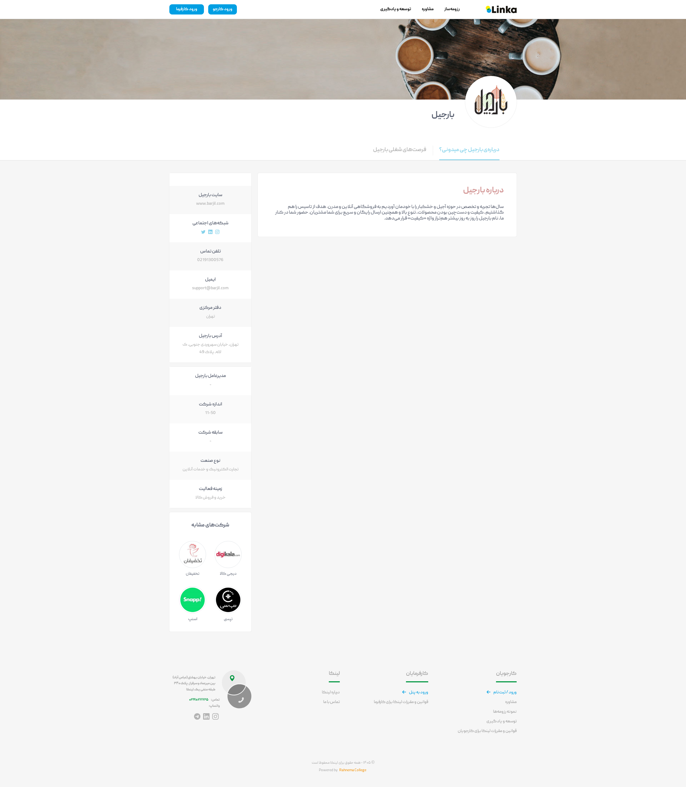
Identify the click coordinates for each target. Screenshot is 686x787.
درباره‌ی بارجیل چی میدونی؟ (469, 150)
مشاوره (428, 9)
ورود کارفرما (186, 9)
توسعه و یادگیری (395, 9)
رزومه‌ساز (452, 9)
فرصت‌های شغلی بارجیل (399, 150)
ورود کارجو (222, 9)
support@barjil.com (210, 288)
